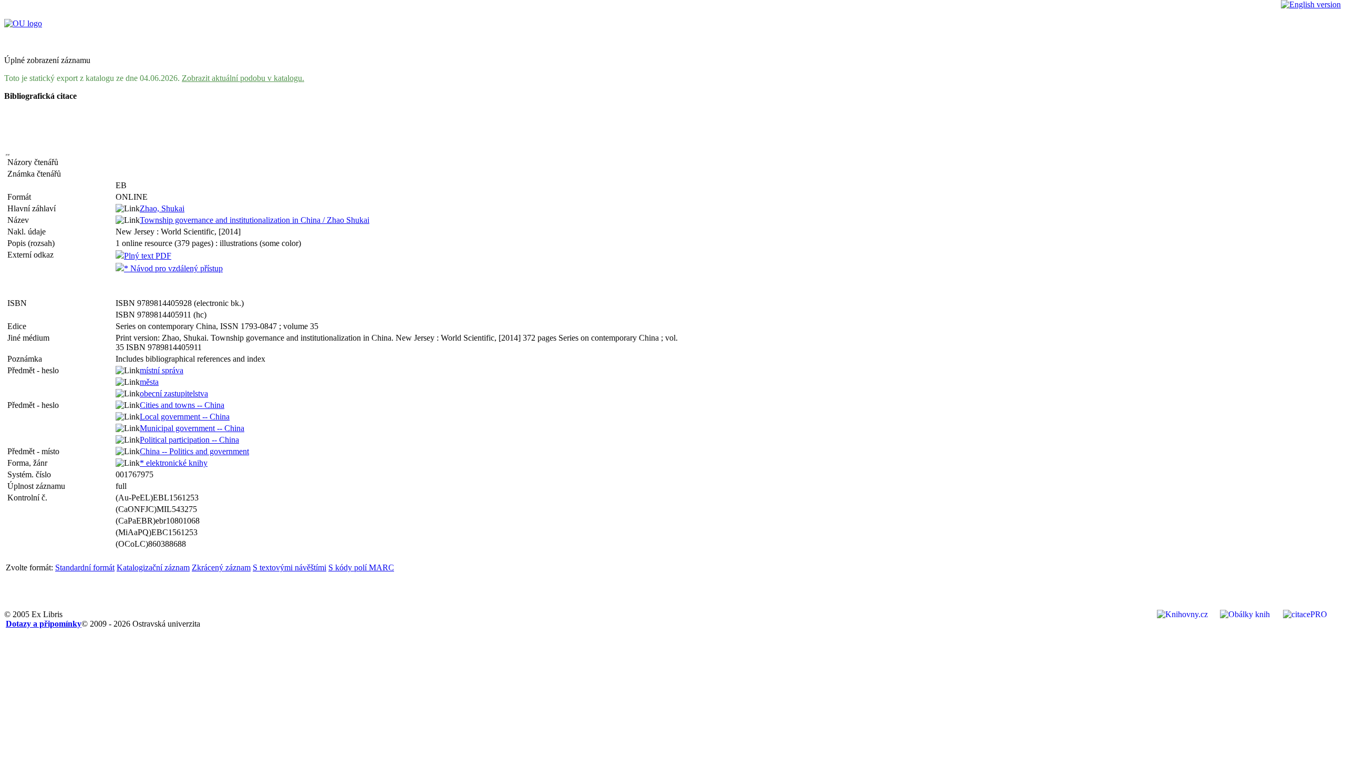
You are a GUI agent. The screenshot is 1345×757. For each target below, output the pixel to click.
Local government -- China (185, 416)
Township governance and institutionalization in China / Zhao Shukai (254, 220)
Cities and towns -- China (182, 405)
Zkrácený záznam (221, 567)
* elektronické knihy (174, 462)
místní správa (161, 370)
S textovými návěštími (289, 567)
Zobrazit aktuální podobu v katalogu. (243, 78)
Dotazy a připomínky (43, 623)
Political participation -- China (189, 439)
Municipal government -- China (192, 428)
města (149, 381)
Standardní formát (85, 567)
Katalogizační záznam (153, 567)
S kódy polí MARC (361, 567)
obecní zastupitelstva (174, 393)
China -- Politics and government (194, 451)
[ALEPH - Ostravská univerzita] (23, 23)
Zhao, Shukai (162, 208)
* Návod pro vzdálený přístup (173, 268)
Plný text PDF (147, 255)
